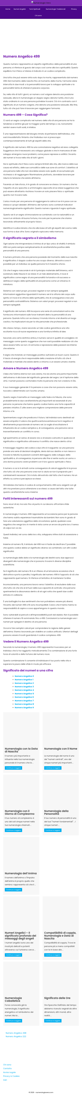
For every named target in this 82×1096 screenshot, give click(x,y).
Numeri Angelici (20, 9)
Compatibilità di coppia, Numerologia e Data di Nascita (60, 935)
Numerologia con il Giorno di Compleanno (19, 812)
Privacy (74, 9)
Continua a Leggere (13, 768)
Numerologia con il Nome (60, 748)
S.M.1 (5, 1080)
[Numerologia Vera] (41, 2)
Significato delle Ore (57, 998)
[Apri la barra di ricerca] (46, 15)
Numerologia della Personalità (56, 812)
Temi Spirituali (34, 9)
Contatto (7, 1068)
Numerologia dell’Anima (21, 873)
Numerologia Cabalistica (13, 999)
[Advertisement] (41, 35)
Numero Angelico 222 (16, 1036)
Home (7, 9)
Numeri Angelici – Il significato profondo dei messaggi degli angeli (20, 935)
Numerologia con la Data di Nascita (21, 750)
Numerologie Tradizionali (55, 9)
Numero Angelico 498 (16, 1033)
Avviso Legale (9, 1072)
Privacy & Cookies (11, 1076)
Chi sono (38, 15)
